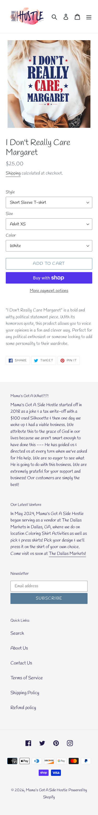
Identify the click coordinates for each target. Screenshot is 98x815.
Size (9, 214)
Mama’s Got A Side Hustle (46, 790)
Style (10, 192)
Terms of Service (26, 678)
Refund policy (23, 708)
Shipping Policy (24, 693)
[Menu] (89, 16)
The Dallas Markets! (67, 554)
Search (17, 633)
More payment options (49, 290)
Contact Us (21, 663)
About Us (19, 648)
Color (11, 235)
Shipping (13, 173)
